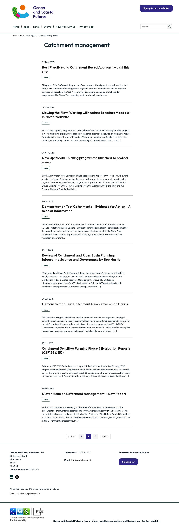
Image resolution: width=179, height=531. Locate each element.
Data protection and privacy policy (25, 493)
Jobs (26, 27)
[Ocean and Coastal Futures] (33, 12)
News (36, 27)
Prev (72, 436)
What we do (86, 27)
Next (105, 436)
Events (47, 27)
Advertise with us (65, 27)
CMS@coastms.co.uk (81, 460)
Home (16, 27)
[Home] (15, 36)
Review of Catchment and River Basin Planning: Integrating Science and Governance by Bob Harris (81, 257)
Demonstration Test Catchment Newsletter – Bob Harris (85, 304)
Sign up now (128, 461)
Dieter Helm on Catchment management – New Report (84, 394)
